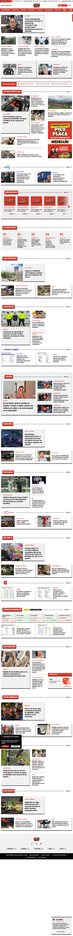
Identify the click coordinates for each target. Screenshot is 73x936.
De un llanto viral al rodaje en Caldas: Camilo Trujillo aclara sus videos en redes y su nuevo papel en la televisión (18, 407)
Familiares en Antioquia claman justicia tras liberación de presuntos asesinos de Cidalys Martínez (60, 71)
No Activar (15, 746)
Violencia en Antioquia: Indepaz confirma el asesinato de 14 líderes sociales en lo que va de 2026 (25, 71)
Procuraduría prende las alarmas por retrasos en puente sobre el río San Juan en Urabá (60, 292)
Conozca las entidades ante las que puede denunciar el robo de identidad (60, 359)
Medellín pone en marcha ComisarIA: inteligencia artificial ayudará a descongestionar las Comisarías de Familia (28, 142)
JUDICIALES (15, 10)
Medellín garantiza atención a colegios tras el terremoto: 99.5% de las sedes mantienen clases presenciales (60, 730)
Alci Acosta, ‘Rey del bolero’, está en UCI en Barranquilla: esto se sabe (65, 241)
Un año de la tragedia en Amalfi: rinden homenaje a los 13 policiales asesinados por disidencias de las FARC (61, 41)
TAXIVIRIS (23, 10)
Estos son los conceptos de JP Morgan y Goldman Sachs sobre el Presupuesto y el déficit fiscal (60, 594)
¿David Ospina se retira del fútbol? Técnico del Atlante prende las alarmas (38, 490)
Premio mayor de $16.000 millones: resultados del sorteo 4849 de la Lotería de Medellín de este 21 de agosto (33, 553)
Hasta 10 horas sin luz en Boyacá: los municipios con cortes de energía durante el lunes (7, 242)
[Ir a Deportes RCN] (9, 512)
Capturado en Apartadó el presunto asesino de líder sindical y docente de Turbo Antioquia (14, 335)
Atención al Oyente (45, 855)
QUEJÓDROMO (6, 10)
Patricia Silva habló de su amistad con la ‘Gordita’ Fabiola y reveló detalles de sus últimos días (61, 410)
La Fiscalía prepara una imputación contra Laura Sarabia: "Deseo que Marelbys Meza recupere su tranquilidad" (24, 178)
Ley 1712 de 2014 (42, 857)
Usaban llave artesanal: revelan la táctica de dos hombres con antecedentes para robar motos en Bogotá (60, 399)
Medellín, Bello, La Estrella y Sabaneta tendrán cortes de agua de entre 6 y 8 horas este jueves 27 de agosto (38, 765)
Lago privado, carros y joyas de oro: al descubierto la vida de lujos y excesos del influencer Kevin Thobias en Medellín (38, 129)
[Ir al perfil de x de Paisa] (36, 843)
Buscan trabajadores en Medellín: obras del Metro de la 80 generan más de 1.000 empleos (60, 571)
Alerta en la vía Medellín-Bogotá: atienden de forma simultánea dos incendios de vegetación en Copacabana (24, 824)
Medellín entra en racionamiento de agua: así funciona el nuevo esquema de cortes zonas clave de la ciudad (37, 102)
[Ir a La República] (5, 583)
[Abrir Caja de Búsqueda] (70, 5)
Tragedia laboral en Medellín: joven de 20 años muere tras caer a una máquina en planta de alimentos (25, 52)
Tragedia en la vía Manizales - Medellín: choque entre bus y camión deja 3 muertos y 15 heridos (8, 52)
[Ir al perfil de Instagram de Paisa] (41, 843)
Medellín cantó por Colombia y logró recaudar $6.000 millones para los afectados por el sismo (38, 684)
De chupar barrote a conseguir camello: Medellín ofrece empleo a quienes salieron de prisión (24, 571)
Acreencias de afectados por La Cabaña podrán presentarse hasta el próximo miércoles (59, 631)
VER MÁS (11, 214)
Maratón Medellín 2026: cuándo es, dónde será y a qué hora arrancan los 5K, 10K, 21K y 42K (23, 730)
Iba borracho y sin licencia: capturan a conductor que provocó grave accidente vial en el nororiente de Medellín (24, 457)
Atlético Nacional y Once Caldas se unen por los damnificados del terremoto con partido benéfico (15, 500)
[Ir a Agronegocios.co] (32, 610)
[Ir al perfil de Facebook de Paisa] (31, 843)
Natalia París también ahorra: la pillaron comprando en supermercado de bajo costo (15, 674)
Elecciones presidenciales (61, 84)
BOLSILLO (40, 10)
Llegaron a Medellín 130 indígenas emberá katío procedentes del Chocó (33, 274)
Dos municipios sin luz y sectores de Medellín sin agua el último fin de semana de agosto (14, 120)
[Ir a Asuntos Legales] (11, 350)
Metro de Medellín (44, 84)
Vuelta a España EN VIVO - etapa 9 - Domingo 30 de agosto (23, 522)
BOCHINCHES (48, 10)
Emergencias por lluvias (27, 84)
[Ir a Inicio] (36, 5)
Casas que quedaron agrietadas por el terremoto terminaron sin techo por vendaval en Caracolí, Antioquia (23, 292)
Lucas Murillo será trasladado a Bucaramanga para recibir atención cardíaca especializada (60, 178)
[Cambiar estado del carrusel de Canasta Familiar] (11, 1)
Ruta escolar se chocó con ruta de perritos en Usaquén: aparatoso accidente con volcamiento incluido (61, 387)
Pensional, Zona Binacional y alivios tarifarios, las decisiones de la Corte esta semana (23, 359)
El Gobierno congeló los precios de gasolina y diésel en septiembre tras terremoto (24, 594)
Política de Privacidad (33, 855)
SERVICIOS (58, 10)
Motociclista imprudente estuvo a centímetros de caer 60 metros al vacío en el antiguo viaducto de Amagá (33, 439)
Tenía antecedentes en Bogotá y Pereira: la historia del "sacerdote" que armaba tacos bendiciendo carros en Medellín (33, 25)
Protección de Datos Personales (59, 855)
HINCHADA (32, 10)
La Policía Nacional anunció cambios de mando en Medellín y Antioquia (38, 325)
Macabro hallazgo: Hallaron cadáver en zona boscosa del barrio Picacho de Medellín (60, 114)
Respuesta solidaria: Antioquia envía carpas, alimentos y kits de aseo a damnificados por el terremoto (38, 781)
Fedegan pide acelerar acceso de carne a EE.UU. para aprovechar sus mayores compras (24, 631)
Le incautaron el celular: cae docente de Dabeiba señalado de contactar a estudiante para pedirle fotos (42, 52)
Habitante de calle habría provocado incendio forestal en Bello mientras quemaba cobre (32, 806)
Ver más (68, 91)
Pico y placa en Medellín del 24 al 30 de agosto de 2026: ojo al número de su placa (60, 457)
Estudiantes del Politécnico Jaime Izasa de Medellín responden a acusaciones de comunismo (37, 340)
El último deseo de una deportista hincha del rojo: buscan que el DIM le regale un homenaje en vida (38, 504)
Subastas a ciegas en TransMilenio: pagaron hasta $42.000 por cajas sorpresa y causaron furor (36, 243)
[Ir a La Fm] (6, 167)
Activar (5, 746)
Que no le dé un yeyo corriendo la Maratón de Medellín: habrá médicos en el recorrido (33, 713)
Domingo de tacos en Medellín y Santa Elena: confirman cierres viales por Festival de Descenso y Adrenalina (61, 54)
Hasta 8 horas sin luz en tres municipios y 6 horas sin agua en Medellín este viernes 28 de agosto (15, 774)
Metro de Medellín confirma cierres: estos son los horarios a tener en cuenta (29, 155)
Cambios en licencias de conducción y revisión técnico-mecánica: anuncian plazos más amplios (50, 244)
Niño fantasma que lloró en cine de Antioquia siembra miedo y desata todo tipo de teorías (60, 824)
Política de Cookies (61, 928)
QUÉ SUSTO (65, 10)
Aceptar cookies (60, 931)
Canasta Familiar (5, 1)
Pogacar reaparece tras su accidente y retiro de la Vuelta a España (60, 522)
